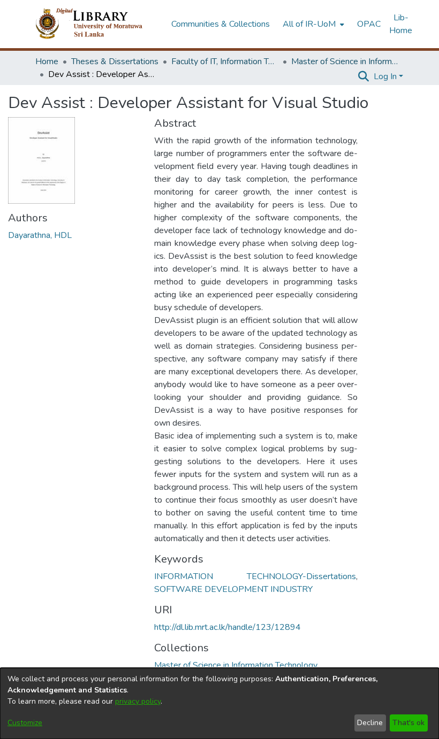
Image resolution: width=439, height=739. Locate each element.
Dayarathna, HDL (40, 235)
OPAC (369, 24)
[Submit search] (363, 76)
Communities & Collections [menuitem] (220, 24)
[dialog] (219, 703)
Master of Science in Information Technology (344, 61)
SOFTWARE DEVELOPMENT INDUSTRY (233, 589)
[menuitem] (312, 24)
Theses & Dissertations (114, 61)
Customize (24, 723)
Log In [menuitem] (385, 76)
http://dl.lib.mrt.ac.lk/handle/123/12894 (227, 627)
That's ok (408, 723)
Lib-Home (400, 24)
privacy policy (138, 701)
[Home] (98, 24)
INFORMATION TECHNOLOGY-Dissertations (255, 576)
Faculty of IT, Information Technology (224, 61)
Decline (370, 723)
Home (46, 61)
